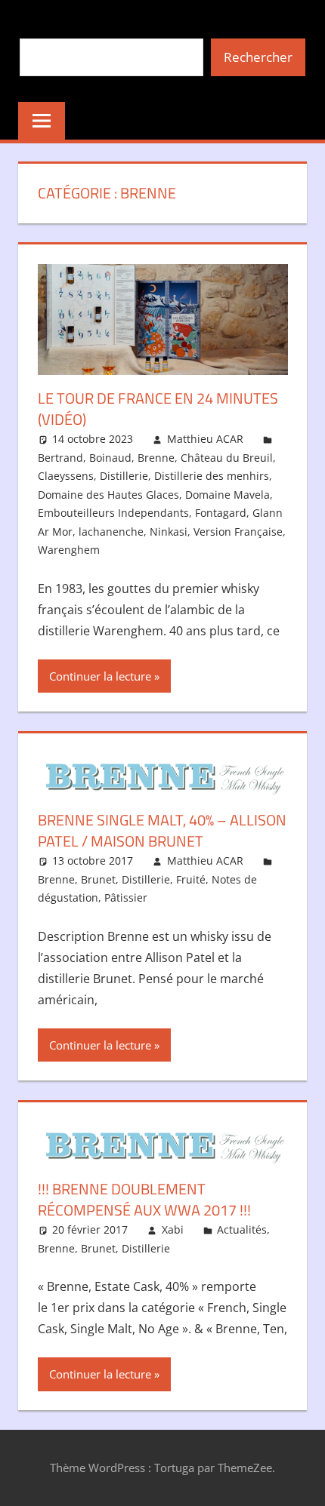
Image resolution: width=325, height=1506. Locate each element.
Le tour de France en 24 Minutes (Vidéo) (158, 408)
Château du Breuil (227, 457)
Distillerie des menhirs (211, 476)
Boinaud (110, 457)
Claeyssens (66, 476)
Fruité (191, 879)
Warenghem (69, 549)
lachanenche (111, 531)
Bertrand (60, 457)
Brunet (98, 879)
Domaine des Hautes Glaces (108, 494)
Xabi (173, 1229)
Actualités (242, 1229)
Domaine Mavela (227, 494)
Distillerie (124, 476)
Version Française (238, 531)
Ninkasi (168, 531)
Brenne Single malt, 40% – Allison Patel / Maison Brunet (162, 830)
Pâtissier (125, 897)
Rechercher (258, 57)
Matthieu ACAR (205, 439)
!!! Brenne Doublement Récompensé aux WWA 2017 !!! (144, 1199)
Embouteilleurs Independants (113, 513)
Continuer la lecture (100, 676)
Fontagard (220, 513)
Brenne (156, 457)
